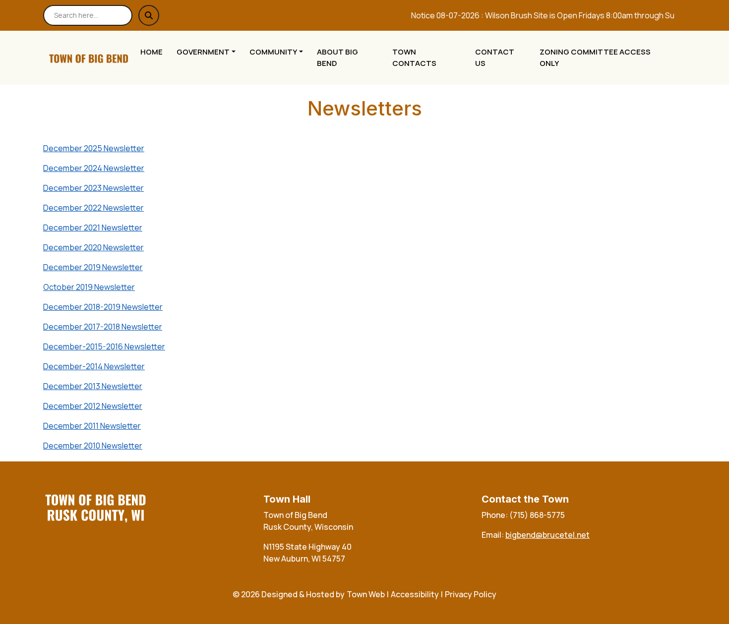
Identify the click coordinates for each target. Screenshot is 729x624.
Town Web (366, 594)
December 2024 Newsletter (93, 168)
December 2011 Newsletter (92, 425)
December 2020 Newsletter (93, 247)
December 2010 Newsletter (92, 445)
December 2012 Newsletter (92, 405)
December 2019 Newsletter (93, 267)
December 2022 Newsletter (93, 207)
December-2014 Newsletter (94, 366)
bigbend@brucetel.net (547, 534)
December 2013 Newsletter (92, 386)
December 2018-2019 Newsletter (103, 306)
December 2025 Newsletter (93, 148)
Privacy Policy (470, 594)
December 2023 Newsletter (93, 187)
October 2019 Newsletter (89, 287)
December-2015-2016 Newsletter (104, 346)
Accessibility (415, 594)
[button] (209, 52)
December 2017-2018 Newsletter (102, 326)
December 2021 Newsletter (92, 227)
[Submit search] (148, 15)
